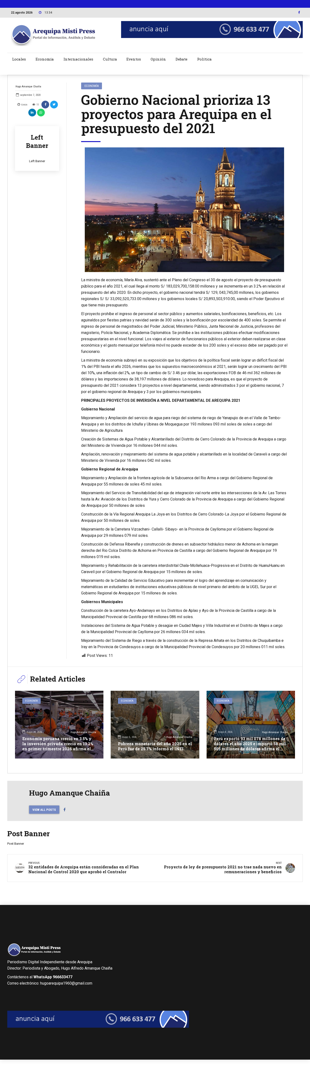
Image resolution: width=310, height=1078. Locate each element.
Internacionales (78, 59)
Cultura (110, 59)
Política (204, 59)
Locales (19, 59)
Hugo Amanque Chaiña (28, 86)
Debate (181, 59)
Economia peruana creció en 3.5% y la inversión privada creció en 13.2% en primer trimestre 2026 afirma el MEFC (57, 746)
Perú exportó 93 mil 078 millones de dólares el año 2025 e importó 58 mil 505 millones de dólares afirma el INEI (250, 746)
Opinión (158, 59)
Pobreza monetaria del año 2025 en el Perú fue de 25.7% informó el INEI (155, 746)
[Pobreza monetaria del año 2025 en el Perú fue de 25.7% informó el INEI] (154, 725)
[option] (184, 209)
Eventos (133, 59)
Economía (45, 59)
